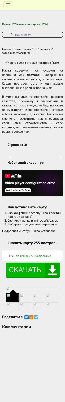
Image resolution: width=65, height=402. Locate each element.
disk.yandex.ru (24, 255)
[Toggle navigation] (8, 4)
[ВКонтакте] (26, 317)
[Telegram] (36, 317)
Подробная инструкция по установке (29, 231)
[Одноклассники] (31, 317)
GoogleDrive (43, 255)
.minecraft (41, 220)
